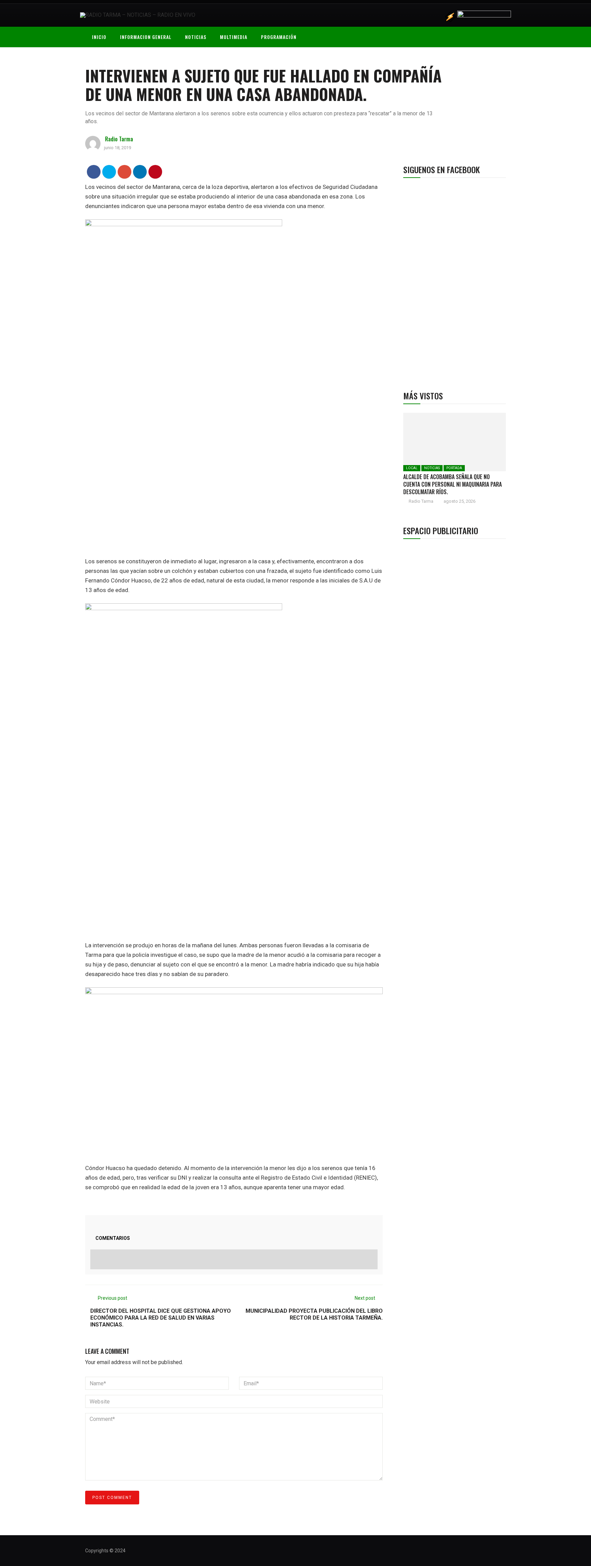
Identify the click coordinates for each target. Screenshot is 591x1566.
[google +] (125, 171)
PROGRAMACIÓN (279, 36)
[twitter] (109, 171)
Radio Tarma (119, 139)
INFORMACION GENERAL (145, 36)
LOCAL (412, 468)
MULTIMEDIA (233, 36)
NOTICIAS (195, 36)
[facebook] (94, 171)
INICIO (99, 36)
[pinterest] (155, 171)
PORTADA (454, 468)
